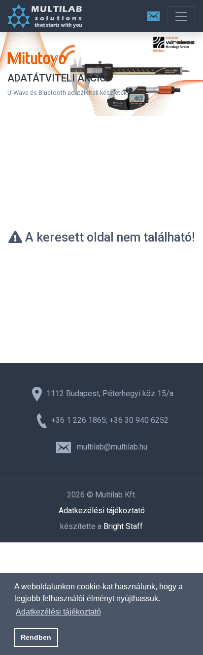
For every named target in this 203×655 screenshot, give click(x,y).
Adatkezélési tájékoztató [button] (58, 612)
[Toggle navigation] (181, 16)
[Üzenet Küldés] (153, 16)
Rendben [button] (36, 637)
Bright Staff (123, 526)
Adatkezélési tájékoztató (102, 510)
